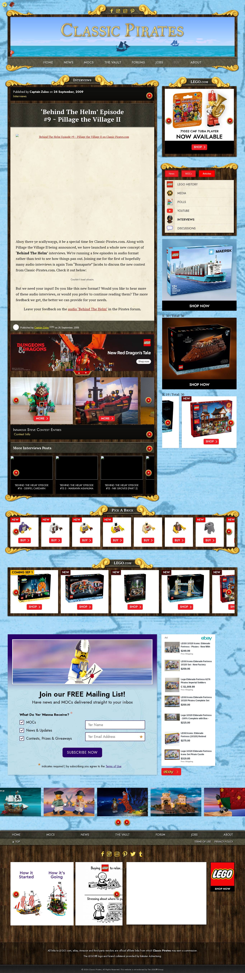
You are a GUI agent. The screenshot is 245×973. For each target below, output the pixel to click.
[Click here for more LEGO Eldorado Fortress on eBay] (171, 771)
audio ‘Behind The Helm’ (87, 309)
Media (181, 193)
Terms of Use (113, 766)
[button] (77, 373)
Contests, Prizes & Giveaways (49, 738)
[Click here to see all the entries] (149, 434)
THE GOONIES (199, 131)
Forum (160, 835)
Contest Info (22, 434)
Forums (138, 62)
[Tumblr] (140, 854)
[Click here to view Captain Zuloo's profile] (16, 327)
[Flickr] (125, 11)
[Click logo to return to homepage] (122, 28)
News (68, 62)
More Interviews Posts (32, 448)
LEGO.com (122, 562)
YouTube (183, 211)
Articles (207, 173)
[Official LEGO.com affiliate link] (199, 115)
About (196, 62)
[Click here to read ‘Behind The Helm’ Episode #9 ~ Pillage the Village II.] (149, 96)
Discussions (186, 228)
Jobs (159, 62)
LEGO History (187, 184)
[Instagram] (118, 11)
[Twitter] (132, 854)
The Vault (122, 835)
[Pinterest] (132, 11)
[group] (82, 352)
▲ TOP (16, 841)
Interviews (20, 96)
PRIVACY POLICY (224, 841)
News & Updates (39, 730)
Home (48, 62)
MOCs (89, 62)
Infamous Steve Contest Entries (37, 430)
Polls (181, 202)
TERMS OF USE (202, 841)
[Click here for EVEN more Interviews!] (149, 449)
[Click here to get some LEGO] (199, 275)
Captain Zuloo (39, 92)
